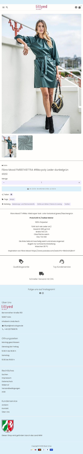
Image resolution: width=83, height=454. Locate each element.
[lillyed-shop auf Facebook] (40, 293)
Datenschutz (7, 381)
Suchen (5, 374)
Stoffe (4, 165)
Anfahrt (5, 405)
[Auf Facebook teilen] (11, 194)
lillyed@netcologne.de (12, 325)
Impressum (6, 378)
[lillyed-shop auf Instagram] (43, 293)
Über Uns (6, 412)
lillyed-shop (47, 446)
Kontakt (5, 408)
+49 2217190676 (9, 329)
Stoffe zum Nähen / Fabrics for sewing (49, 204)
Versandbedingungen (11, 388)
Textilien (67, 204)
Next (79, 74)
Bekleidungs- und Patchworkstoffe (23, 204)
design (12, 199)
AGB (3, 392)
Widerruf (5, 385)
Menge (5, 178)
